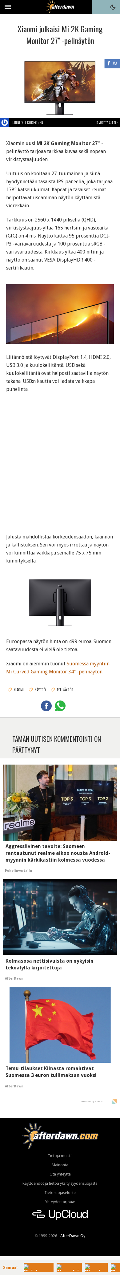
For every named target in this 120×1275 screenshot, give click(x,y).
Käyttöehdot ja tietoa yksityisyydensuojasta (60, 1183)
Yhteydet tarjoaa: (60, 1202)
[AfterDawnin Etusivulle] (60, 7)
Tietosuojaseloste (60, 1192)
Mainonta (60, 1165)
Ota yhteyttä (60, 1174)
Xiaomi (19, 689)
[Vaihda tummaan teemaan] (113, 7)
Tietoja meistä (60, 1155)
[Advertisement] (60, 459)
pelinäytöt (65, 689)
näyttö (40, 689)
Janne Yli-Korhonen (27, 122)
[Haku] (99, 7)
